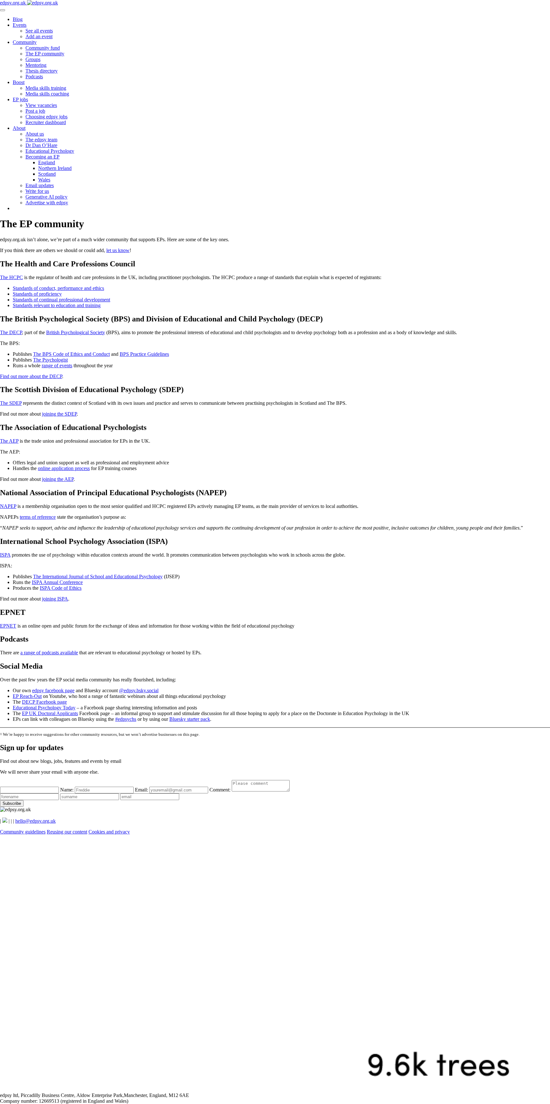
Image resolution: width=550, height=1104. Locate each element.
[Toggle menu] (2, 10)
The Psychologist (50, 359)
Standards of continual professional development (61, 299)
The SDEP (11, 403)
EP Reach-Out (27, 696)
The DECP (11, 332)
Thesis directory (41, 71)
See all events (39, 30)
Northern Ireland (55, 168)
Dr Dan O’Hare (41, 145)
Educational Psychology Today (44, 707)
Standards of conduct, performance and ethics (58, 288)
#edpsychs (125, 719)
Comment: (220, 789)
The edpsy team (41, 139)
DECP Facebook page (44, 702)
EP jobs (20, 99)
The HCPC (11, 277)
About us (34, 134)
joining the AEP (58, 479)
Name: (67, 789)
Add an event (39, 36)
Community (25, 42)
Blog (18, 19)
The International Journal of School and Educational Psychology (98, 576)
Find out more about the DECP (31, 376)
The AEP (9, 441)
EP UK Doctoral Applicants (50, 713)
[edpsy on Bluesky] (4, 821)
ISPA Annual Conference (57, 582)
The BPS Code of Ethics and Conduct (71, 354)
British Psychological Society (75, 332)
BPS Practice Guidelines (144, 354)
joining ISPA (55, 598)
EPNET (8, 626)
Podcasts (34, 76)
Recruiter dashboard (45, 122)
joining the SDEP (59, 414)
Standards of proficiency (37, 294)
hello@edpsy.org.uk (35, 821)
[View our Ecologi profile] (275, 1089)
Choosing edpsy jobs (46, 116)
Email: (142, 789)
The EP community (44, 53)
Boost (19, 82)
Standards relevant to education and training (57, 305)
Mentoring (35, 65)
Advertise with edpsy (46, 202)
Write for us (37, 191)
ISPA (5, 555)
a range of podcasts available (49, 652)
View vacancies (41, 105)
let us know (118, 250)
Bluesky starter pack (189, 719)
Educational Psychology (49, 151)
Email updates (39, 185)
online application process (64, 468)
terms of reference (38, 517)
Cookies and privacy (109, 831)
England (46, 162)
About (19, 128)
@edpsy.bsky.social (139, 690)
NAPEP (8, 506)
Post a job (35, 111)
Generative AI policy (46, 197)
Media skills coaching (47, 93)
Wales (44, 179)
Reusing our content (67, 831)
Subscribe (12, 803)
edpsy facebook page (53, 690)
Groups (32, 59)
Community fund (42, 48)
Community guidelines (23, 831)
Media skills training (45, 88)
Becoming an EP (42, 156)
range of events (57, 365)
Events (19, 25)
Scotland (47, 174)
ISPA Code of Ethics (60, 588)
